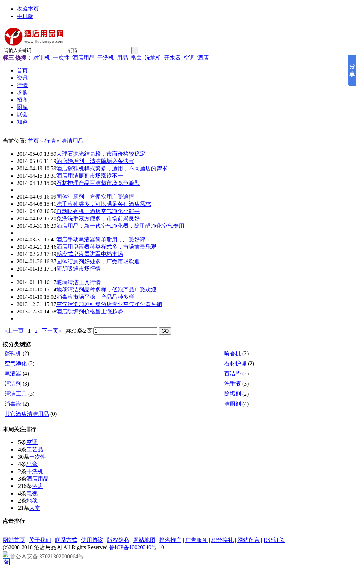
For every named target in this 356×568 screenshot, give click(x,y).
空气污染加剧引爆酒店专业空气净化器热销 (109, 304)
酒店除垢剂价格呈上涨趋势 (89, 311)
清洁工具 (16, 394)
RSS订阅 (274, 540)
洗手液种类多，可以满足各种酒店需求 (103, 204)
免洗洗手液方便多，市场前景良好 (98, 218)
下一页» (51, 331)
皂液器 (13, 373)
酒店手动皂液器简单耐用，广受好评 (100, 239)
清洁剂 (13, 384)
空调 (189, 58)
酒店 (203, 58)
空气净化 (16, 363)
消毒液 (13, 404)
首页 (33, 141)
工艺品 (34, 449)
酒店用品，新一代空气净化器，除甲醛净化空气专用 (120, 226)
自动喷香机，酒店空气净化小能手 (98, 211)
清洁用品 (72, 141)
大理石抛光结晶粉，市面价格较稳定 (100, 154)
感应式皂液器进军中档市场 (89, 254)
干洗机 (105, 58)
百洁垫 (232, 373)
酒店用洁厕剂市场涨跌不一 (89, 176)
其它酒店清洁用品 (27, 414)
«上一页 (14, 331)
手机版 (25, 16)
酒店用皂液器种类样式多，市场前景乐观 (106, 247)
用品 (122, 58)
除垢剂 (232, 394)
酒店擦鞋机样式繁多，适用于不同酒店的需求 (112, 168)
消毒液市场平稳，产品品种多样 (95, 297)
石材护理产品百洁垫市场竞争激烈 (98, 183)
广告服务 (196, 540)
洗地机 (153, 58)
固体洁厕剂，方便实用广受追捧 (95, 197)
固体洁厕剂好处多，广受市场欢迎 (98, 261)
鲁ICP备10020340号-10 (136, 547)
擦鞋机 (13, 353)
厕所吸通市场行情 (78, 269)
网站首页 (14, 540)
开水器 (172, 58)
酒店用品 (83, 58)
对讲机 (41, 58)
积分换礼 (222, 540)
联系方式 (66, 540)
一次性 (61, 58)
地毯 (32, 501)
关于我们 (40, 540)
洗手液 (232, 384)
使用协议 (92, 540)
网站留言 (248, 540)
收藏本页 (28, 9)
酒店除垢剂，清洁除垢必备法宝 (95, 161)
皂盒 (136, 58)
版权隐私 (118, 540)
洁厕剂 (232, 404)
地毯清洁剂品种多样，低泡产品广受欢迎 (106, 290)
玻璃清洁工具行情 (78, 282)
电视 (32, 493)
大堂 (34, 508)
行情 (50, 141)
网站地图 (144, 540)
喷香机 (232, 353)
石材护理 (235, 363)
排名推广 (170, 540)
